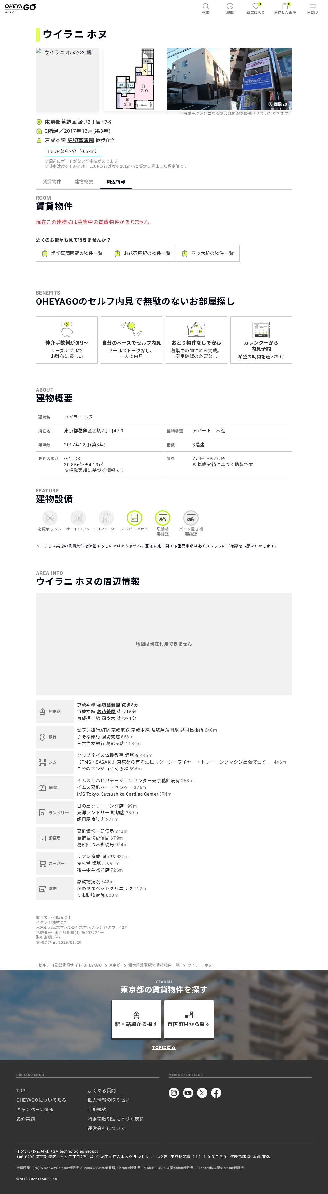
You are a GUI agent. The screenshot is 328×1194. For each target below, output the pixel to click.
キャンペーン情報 (34, 1109)
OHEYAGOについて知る (41, 1099)
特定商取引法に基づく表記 (116, 1119)
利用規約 (97, 1109)
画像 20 (280, 104)
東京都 (115, 965)
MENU (313, 13)
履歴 (230, 13)
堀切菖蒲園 (81, 140)
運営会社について (106, 1128)
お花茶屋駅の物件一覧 (147, 253)
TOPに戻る (164, 1047)
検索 (205, 13)
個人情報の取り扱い (109, 1099)
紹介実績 (25, 1119)
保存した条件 (285, 8)
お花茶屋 (106, 711)
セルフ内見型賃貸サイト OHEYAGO (70, 965)
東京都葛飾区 (61, 122)
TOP (21, 1090)
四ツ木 (109, 718)
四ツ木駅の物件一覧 (212, 253)
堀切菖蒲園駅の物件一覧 (77, 253)
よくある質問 (102, 1090)
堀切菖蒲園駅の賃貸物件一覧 (154, 965)
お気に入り (256, 8)
